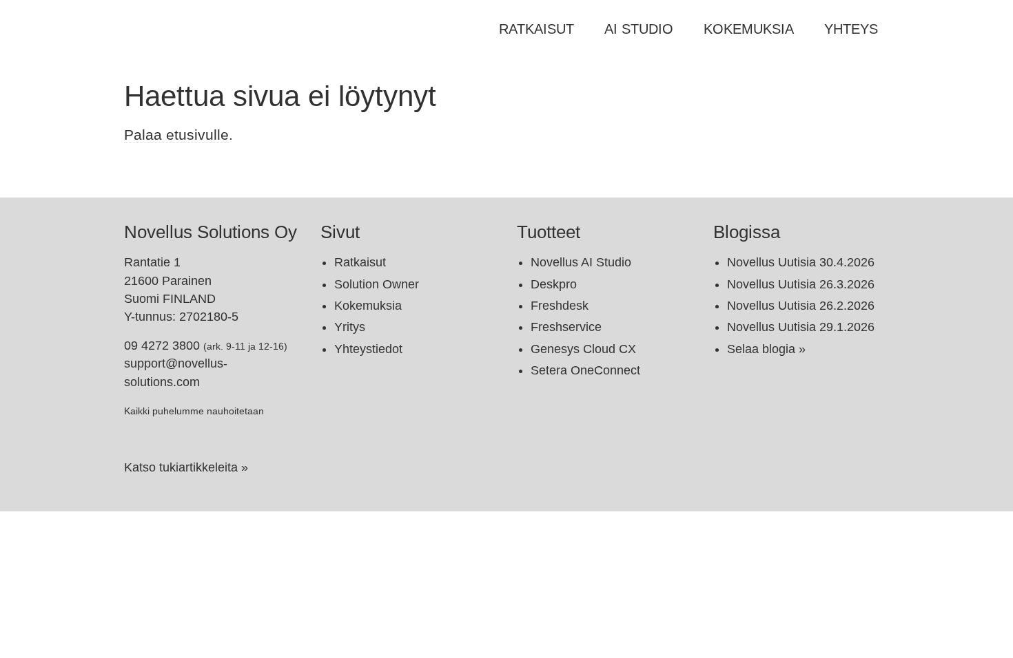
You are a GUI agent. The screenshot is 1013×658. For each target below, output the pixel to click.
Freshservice (566, 327)
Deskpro (554, 284)
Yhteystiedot (368, 349)
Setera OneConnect (585, 370)
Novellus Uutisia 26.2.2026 (800, 305)
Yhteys (851, 28)
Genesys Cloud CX (583, 349)
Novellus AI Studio (581, 262)
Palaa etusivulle (176, 134)
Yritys (349, 327)
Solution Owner (376, 284)
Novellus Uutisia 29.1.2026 (800, 327)
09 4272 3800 (162, 345)
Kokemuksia (749, 28)
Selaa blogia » (766, 349)
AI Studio (638, 28)
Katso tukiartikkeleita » (186, 467)
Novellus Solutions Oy (210, 232)
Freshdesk (560, 305)
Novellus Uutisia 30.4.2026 (800, 262)
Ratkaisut (536, 28)
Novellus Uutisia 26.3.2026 (800, 284)
